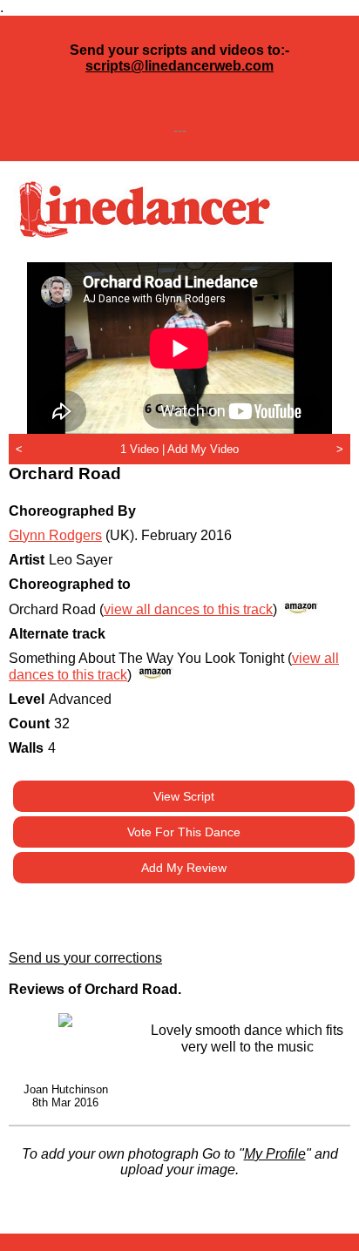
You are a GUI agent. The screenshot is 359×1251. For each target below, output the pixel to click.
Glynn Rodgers (55, 535)
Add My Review (184, 868)
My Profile (275, 1153)
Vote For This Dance (183, 832)
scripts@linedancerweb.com (179, 65)
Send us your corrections (85, 957)
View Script (183, 796)
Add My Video (203, 449)
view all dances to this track (188, 609)
